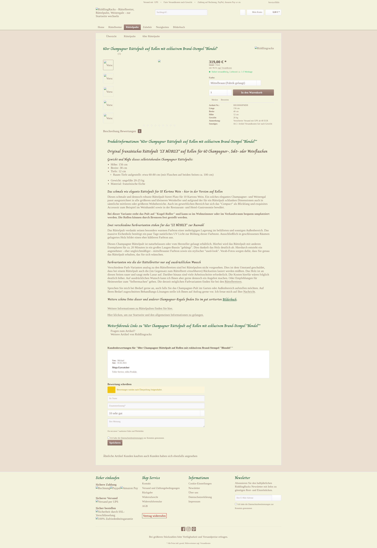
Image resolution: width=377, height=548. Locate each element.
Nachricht (249, 291)
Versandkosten (205, 543)
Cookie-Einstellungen (200, 483)
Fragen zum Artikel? (122, 330)
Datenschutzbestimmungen (132, 438)
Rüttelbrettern (233, 281)
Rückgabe (147, 492)
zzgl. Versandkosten (225, 68)
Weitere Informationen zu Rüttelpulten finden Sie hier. (140, 308)
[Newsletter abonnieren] (276, 498)
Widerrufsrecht (150, 497)
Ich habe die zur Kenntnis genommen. (137, 438)
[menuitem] (181, 13)
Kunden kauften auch (136, 456)
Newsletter (194, 488)
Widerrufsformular (152, 501)
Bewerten (224, 100)
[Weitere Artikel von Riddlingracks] (264, 52)
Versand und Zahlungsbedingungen (161, 488)
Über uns (193, 492)
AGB (145, 506)
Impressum (194, 501)
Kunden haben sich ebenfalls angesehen (173, 456)
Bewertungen (130, 131)
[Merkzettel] (242, 12)
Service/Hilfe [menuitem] (274, 2)
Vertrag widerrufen (154, 515)
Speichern (115, 442)
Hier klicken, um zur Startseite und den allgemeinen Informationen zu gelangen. (156, 314)
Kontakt (146, 483)
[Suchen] (204, 12)
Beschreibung (111, 131)
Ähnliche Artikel (113, 456)
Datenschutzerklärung (200, 497)
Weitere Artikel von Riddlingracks (131, 334)
